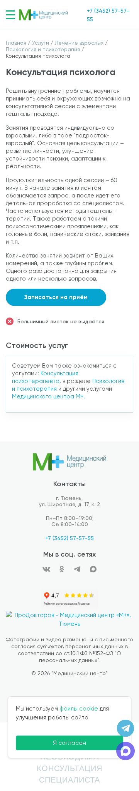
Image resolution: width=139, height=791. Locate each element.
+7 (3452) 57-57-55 (69, 538)
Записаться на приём (56, 297)
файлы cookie (78, 708)
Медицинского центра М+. (48, 396)
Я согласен (69, 742)
